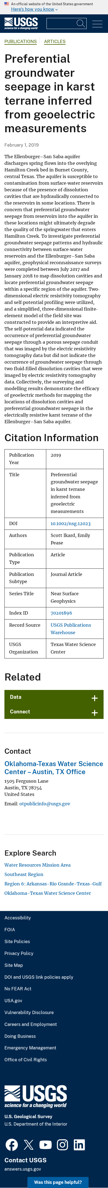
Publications (20, 41)
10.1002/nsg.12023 (71, 523)
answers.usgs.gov (22, 1169)
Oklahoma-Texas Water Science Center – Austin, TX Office (53, 768)
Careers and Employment (30, 1024)
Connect (20, 712)
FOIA (9, 929)
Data (15, 697)
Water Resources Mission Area (37, 865)
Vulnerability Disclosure (29, 1012)
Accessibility (17, 918)
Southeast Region (23, 874)
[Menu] (97, 24)
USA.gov (13, 1000)
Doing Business (20, 1036)
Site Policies (17, 941)
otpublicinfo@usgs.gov (44, 803)
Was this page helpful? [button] (58, 1182)
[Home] (21, 28)
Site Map (13, 965)
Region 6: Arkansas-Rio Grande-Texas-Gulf (53, 884)
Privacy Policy (19, 953)
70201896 (61, 613)
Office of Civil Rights (25, 1059)
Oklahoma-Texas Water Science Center (47, 893)
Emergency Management (30, 1048)
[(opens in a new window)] (11, 1144)
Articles (55, 41)
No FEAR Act (17, 988)
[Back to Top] (88, 1168)
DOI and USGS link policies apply (38, 977)
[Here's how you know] (54, 7)
